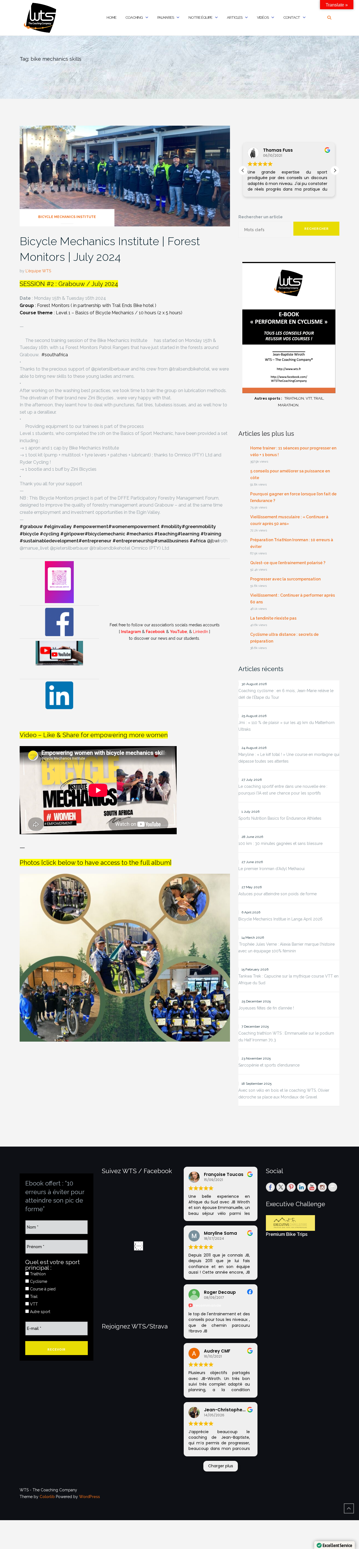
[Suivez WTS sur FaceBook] (270, 1187)
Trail (33, 1296)
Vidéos (263, 17)
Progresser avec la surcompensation (285, 579)
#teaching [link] (166, 533)
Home (111, 17)
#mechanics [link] (139, 533)
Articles (234, 17)
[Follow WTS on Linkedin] (301, 1187)
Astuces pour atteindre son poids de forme (277, 894)
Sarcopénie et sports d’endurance (269, 1065)
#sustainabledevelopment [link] (49, 540)
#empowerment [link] (90, 526)
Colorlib (47, 1496)
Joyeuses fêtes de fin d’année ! (266, 1008)
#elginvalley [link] (58, 526)
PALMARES (165, 17)
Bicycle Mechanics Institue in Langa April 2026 (280, 919)
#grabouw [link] (31, 526)
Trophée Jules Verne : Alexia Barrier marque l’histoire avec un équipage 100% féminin (286, 947)
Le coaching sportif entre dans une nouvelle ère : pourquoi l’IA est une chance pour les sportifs (282, 789)
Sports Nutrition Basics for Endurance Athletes (279, 818)
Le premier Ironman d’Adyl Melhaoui (271, 868)
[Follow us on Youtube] (311, 1187)
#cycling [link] (49, 533)
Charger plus (220, 1466)
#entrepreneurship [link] (133, 540)
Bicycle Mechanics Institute (67, 217)
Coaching (134, 17)
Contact (291, 17)
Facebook (155, 631)
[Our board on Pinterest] (291, 1187)
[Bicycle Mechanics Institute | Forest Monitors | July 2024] (125, 175)
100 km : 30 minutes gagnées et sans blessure (280, 843)
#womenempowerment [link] (134, 526)
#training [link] (211, 533)
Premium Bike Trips (286, 1234)
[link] (55, 354)
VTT (33, 1304)
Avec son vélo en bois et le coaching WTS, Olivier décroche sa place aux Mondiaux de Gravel (283, 1093)
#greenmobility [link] (199, 526)
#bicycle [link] (29, 533)
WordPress (89, 1496)
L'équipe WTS (38, 271)
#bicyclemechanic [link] (105, 533)
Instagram (131, 631)
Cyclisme (38, 1281)
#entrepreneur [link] (95, 540)
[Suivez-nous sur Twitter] (280, 1187)
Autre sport (39, 1311)
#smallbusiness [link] (171, 540)
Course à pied (42, 1289)
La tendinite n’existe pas (273, 618)
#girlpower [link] (72, 533)
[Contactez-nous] (332, 1187)
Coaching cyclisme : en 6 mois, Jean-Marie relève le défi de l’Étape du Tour (285, 694)
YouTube (178, 631)
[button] (335, 170)
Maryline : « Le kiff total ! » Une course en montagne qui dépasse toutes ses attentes (288, 757)
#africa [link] (198, 540)
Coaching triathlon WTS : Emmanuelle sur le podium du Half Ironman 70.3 (286, 1036)
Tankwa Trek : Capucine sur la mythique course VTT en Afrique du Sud (288, 979)
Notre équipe (200, 17)
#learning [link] (188, 533)
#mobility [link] (171, 526)
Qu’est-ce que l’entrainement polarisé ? (287, 563)
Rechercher (316, 229)
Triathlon (37, 1274)
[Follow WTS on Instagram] (322, 1187)
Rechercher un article (260, 217)
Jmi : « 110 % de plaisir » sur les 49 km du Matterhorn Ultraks (286, 726)
